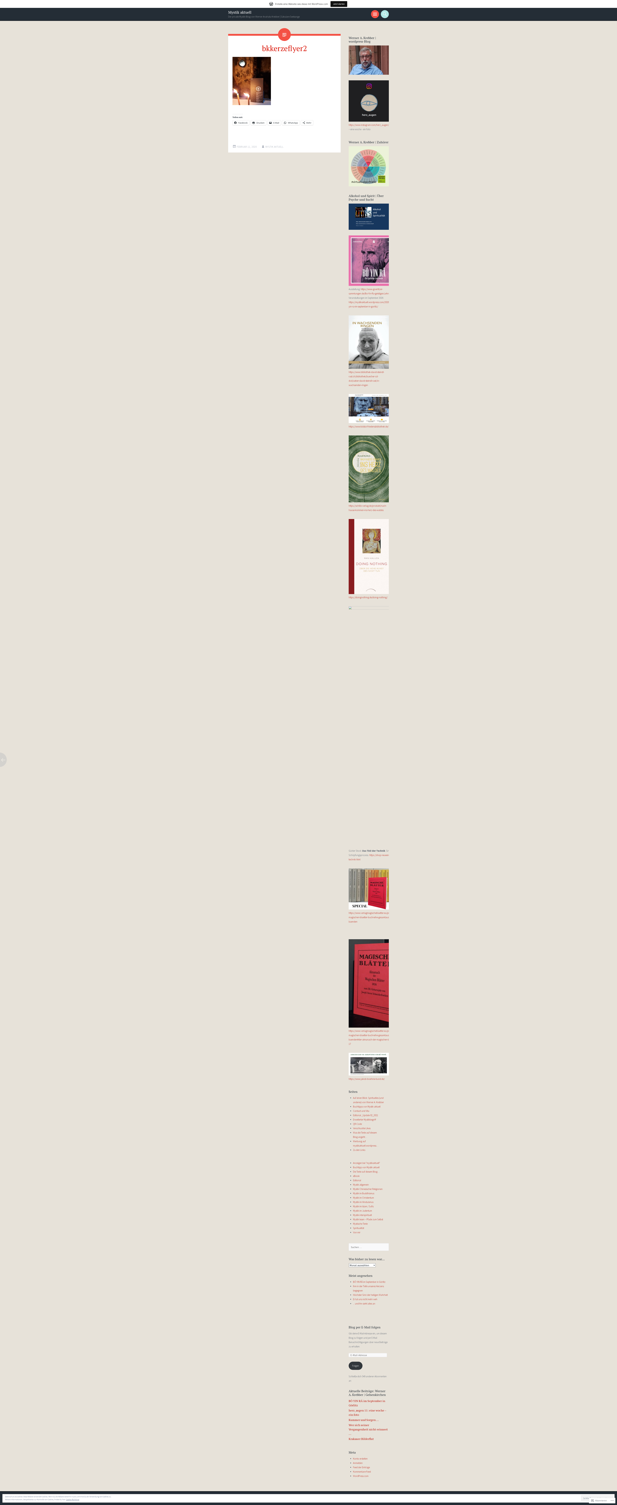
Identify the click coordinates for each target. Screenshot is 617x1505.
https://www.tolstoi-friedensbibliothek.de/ (369, 426)
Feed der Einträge (361, 1467)
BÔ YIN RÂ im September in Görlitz (369, 1281)
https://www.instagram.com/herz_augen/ (369, 124)
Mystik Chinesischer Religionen (368, 1189)
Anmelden (358, 1463)
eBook (356, 1176)
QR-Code (357, 1123)
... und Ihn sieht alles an (364, 1303)
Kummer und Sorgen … (364, 1420)
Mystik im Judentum (362, 1210)
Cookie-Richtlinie (72, 1499)
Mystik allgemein (361, 1184)
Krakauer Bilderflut (361, 1439)
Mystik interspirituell (362, 1215)
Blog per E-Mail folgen (364, 1327)
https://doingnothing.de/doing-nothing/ (368, 597)
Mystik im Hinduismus (363, 1202)
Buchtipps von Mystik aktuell (366, 1106)
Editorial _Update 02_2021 (365, 1115)
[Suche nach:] (369, 1247)
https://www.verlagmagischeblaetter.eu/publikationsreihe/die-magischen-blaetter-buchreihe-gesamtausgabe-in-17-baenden (378, 917)
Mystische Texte (360, 1223)
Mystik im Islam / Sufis (363, 1206)
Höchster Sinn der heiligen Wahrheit (370, 1294)
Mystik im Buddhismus (363, 1193)
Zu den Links (359, 1149)
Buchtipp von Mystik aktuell (366, 1167)
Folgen (355, 1365)
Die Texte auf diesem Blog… (366, 1171)
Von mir (356, 1232)
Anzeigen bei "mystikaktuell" (366, 1163)
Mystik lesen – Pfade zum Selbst (368, 1219)
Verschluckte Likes (362, 1128)
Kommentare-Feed (362, 1471)
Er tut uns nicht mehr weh (365, 1299)
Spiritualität (358, 1228)
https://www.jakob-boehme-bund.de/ (367, 1078)
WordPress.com (360, 1476)
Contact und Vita (361, 1110)
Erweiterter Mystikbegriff (364, 1119)
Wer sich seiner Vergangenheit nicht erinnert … (368, 1429)
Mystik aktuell (239, 12)
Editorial (357, 1180)
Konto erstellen (360, 1458)
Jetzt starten (339, 4)
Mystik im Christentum (363, 1197)
